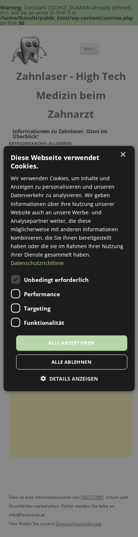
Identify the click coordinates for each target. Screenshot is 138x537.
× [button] (122, 154)
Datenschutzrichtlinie (37, 263)
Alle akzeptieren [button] (71, 343)
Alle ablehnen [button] (72, 362)
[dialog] (68, 268)
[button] (69, 378)
